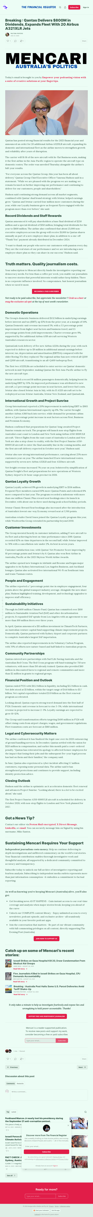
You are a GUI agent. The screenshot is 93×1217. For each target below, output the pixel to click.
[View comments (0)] (15, 41)
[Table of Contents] (2, 608)
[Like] (6, 1169)
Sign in (86, 7)
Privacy (51, 1206)
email (23, 828)
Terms (57, 1206)
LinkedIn (10, 828)
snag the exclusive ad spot (18, 301)
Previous (14, 1067)
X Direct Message (67, 824)
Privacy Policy (63, 1159)
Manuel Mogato (21, 1127)
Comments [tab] (11, 1084)
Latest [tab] (13, 1112)
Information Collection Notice (46, 1159)
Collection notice (65, 1206)
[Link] (2, 216)
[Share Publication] (65, 7)
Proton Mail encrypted (42, 824)
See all (10, 1175)
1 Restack (22, 1051)
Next (81, 1067)
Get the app (56, 1210)
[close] (68, 1125)
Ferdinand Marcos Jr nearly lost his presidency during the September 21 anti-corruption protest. (34, 1120)
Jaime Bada (17, 966)
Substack (37, 1214)
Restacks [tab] (20, 1084)
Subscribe (74, 7)
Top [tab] (8, 1112)
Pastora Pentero (17, 33)
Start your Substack (42, 1210)
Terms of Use (57, 1157)
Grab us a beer (76, 298)
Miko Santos (17, 979)
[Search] (60, 7)
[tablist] (15, 1083)
